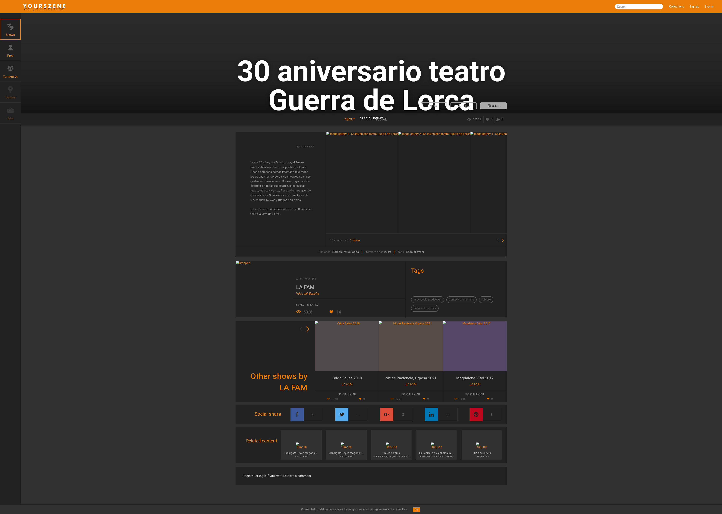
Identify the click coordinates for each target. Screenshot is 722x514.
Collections (676, 6)
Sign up (694, 6)
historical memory (425, 308)
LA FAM (305, 287)
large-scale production (427, 299)
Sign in (709, 6)
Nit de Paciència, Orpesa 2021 (411, 378)
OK (416, 509)
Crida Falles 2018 (347, 378)
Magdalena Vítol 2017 (474, 378)
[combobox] (639, 6)
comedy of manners (461, 299)
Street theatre (307, 304)
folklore (486, 299)
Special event (371, 118)
